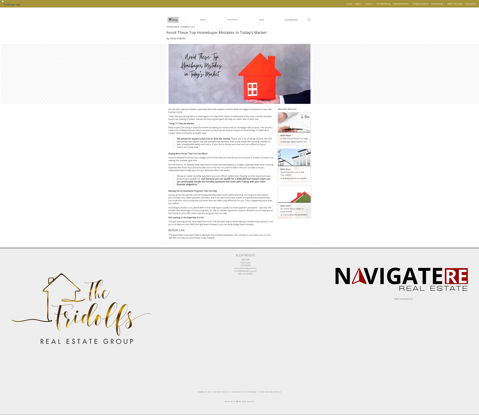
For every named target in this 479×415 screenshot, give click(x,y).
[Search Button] (309, 19)
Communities (438, 4)
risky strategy (180, 130)
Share (475, 31)
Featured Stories (402, 4)
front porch (470, 3)
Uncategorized (173, 27)
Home (349, 3)
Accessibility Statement (244, 392)
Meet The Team (454, 3)
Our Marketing (383, 3)
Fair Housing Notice (270, 392)
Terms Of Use (204, 392)
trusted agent (202, 116)
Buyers (369, 4)
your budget (238, 164)
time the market (200, 127)
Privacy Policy (221, 392)
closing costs (179, 197)
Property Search (420, 3)
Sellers (359, 4)
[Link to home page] (12, 3)
